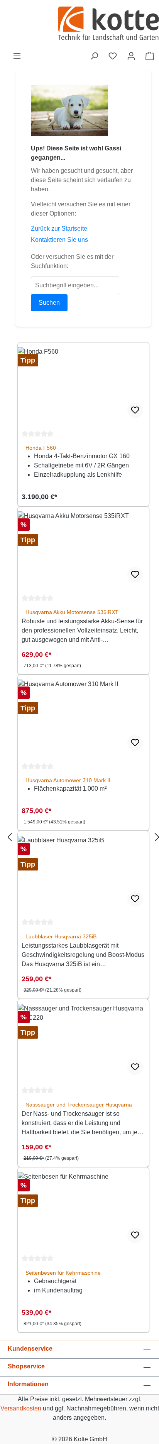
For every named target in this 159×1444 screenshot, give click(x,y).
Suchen (49, 302)
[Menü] (17, 56)
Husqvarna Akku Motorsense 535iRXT (71, 612)
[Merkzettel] (112, 56)
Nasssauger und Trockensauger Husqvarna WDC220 (78, 1105)
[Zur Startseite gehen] (108, 24)
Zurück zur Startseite (59, 228)
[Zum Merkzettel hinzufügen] (135, 410)
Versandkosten (20, 1408)
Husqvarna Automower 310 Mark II (67, 780)
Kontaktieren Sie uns (59, 239)
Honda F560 (40, 448)
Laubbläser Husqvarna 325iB (60, 936)
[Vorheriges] (9, 837)
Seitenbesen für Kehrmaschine (63, 1273)
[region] (83, 837)
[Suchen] (94, 56)
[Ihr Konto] (131, 56)
